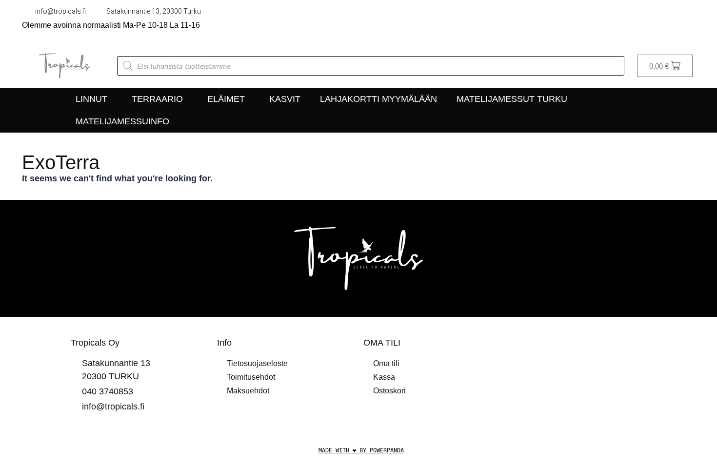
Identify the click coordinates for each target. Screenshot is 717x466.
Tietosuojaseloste (257, 363)
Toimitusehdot (251, 377)
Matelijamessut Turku (512, 99)
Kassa (384, 377)
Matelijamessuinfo (122, 121)
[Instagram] (690, 22)
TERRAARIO (157, 99)
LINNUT (91, 99)
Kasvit (284, 99)
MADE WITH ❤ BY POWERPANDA (361, 450)
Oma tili (386, 363)
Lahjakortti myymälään (378, 99)
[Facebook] (670, 22)
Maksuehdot (248, 391)
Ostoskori (389, 391)
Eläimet (226, 99)
